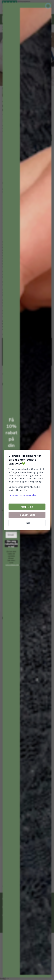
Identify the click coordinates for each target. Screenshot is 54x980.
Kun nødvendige (27, 514)
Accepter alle (27, 506)
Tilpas (27, 522)
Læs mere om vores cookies (22, 495)
